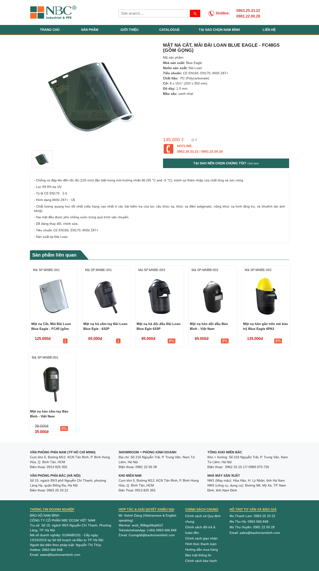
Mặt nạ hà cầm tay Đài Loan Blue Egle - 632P (105, 326)
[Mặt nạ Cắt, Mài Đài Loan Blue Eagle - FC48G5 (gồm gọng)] (42, 159)
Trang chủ (50, 30)
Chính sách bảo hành (201, 561)
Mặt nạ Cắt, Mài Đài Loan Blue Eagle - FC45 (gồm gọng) (51, 327)
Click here (253, 163)
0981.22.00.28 (248, 16)
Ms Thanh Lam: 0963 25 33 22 (252, 516)
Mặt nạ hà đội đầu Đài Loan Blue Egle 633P (159, 326)
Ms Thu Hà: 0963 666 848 (249, 521)
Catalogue (169, 30)
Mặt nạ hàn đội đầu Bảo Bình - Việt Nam (209, 326)
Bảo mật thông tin (198, 555)
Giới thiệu (129, 30)
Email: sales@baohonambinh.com (255, 533)
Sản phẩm (89, 30)
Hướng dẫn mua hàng (201, 549)
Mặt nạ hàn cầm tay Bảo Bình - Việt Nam (49, 413)
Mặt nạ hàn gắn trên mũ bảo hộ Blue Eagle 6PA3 (265, 326)
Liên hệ (269, 30)
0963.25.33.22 (248, 11)
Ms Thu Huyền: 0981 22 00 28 (252, 527)
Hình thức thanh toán (200, 544)
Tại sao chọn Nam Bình (219, 30)
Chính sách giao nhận (201, 538)
